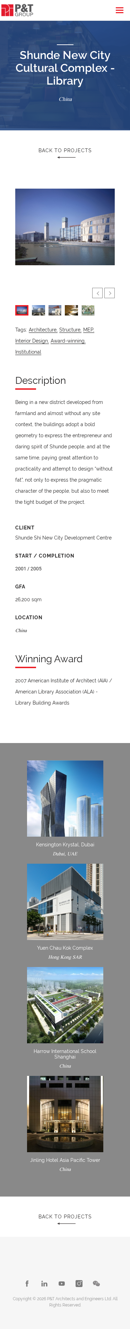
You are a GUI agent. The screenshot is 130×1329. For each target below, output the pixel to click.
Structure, (70, 330)
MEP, (88, 330)
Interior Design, (32, 341)
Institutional (28, 352)
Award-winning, (68, 341)
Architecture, (43, 330)
